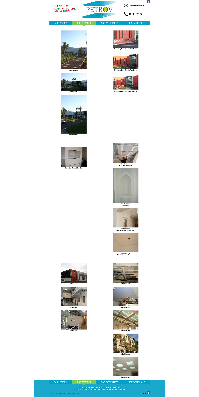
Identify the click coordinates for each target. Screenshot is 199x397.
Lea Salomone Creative (75, 393)
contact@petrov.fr (119, 389)
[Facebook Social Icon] (148, 1)
